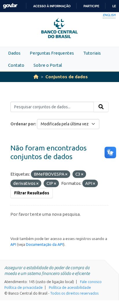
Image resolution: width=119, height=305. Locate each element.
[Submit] (101, 107)
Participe (91, 6)
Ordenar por (22, 124)
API (13, 244)
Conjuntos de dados (66, 76)
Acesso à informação (51, 6)
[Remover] (66, 174)
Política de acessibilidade (70, 287)
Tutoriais (92, 53)
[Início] (36, 76)
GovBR (10, 6)
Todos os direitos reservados (74, 293)
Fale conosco (91, 282)
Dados (14, 53)
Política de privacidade (23, 287)
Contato (16, 65)
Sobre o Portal (48, 65)
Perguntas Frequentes (52, 53)
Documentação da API (44, 244)
